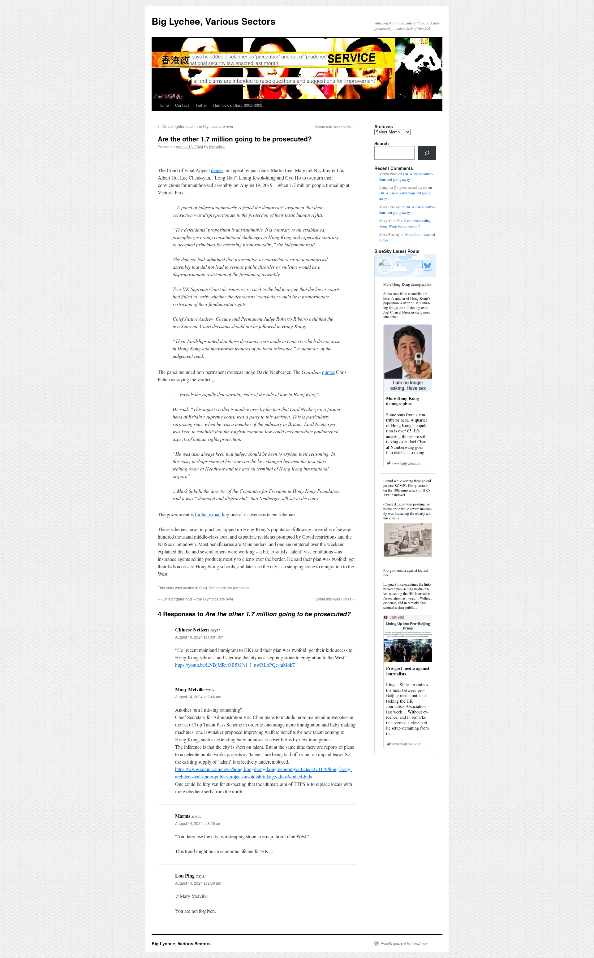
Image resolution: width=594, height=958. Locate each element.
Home (163, 105)
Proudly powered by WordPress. (404, 943)
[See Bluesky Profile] (427, 266)
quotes (328, 372)
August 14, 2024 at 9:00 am (198, 883)
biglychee (217, 146)
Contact (182, 105)
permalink (241, 587)
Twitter (201, 105)
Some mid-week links (335, 126)
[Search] (427, 153)
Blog (203, 587)
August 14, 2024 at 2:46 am (198, 696)
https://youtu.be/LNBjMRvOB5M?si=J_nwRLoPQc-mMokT (235, 664)
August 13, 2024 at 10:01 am (199, 636)
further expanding (212, 514)
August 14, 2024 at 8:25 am (198, 823)
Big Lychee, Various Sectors (214, 21)
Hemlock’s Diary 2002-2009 (237, 105)
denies (217, 170)
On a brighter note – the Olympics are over (195, 126)
